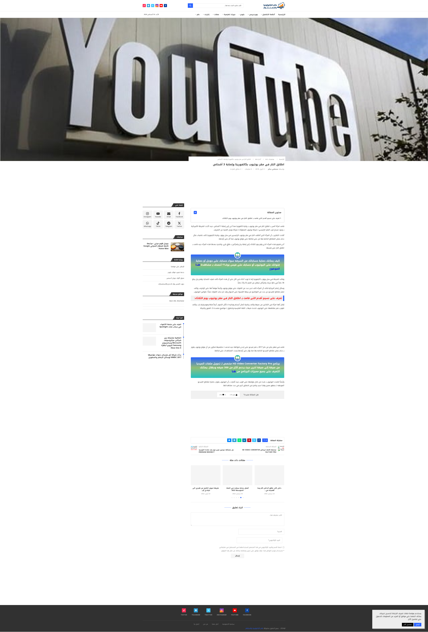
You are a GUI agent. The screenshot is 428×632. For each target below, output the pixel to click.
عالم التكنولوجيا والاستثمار (254, 628)
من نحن (205, 624)
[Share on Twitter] (254, 440)
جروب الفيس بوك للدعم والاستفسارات (171, 284)
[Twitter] (152, 5)
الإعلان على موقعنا (177, 266)
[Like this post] (264, 440)
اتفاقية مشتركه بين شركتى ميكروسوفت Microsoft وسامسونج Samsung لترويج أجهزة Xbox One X (171, 343)
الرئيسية (281, 14)
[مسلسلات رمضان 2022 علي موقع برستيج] (205, 475)
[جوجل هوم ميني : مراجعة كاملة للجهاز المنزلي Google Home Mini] (177, 246)
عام (198, 14)
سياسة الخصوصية (228, 624)
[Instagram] (156, 5)
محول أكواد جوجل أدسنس (175, 278)
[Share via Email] (229, 440)
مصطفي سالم (273, 169)
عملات (216, 14)
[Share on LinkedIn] (244, 440)
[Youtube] (161, 5)
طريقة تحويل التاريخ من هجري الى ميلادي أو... (237, 489)
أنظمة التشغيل (268, 14)
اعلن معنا (215, 624)
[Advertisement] (237, 189)
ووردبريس (253, 14)
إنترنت (206, 14)
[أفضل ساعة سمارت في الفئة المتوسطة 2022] (269, 475)
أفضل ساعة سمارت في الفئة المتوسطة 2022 (269, 489)
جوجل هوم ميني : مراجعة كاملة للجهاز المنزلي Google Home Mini (156, 246)
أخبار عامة (258, 159)
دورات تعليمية (229, 14)
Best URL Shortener (176, 300)
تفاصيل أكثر (408, 624)
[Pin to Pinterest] (249, 440)
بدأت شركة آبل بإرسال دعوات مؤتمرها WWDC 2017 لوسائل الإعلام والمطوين (164, 356)
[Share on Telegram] (234, 440)
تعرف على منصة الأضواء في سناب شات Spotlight (170, 325)
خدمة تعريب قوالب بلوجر (176, 272)
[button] (194, 482)
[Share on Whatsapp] (239, 440)
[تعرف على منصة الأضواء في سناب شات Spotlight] (149, 327)
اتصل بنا (196, 624)
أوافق (418, 624)
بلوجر (242, 14)
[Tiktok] (144, 5)
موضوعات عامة (269, 159)
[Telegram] (148, 5)
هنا (234, 371)
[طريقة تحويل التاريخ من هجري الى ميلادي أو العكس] (237, 475)
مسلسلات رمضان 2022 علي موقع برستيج (205, 489)
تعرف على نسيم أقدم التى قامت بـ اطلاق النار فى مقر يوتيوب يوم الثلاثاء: (251, 218)
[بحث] (190, 5)
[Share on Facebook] (259, 440)
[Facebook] (165, 5)
